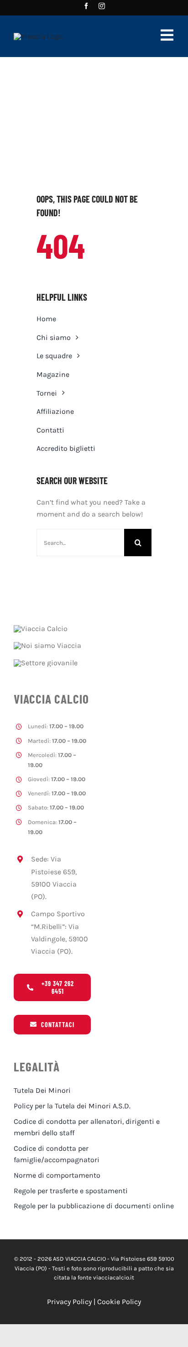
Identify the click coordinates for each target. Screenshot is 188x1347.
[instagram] (102, 6)
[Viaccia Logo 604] (38, 36)
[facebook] (86, 6)
